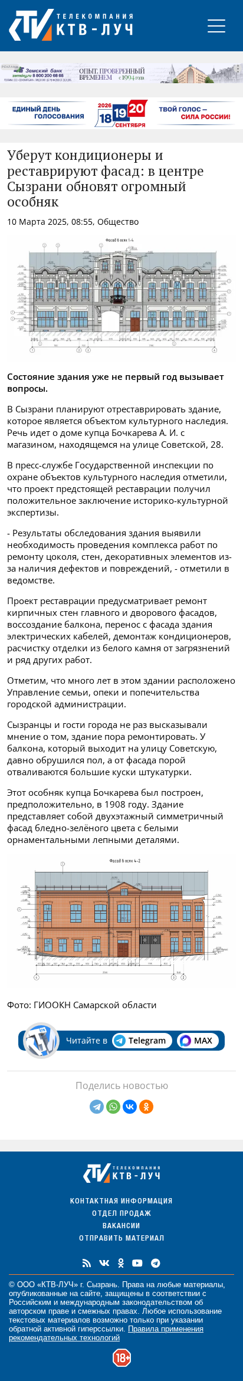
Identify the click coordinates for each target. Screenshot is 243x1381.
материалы (203, 1284)
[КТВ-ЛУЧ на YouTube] (137, 1263)
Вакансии (121, 1227)
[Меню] (216, 25)
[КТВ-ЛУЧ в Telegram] (155, 1263)
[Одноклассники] (146, 1107)
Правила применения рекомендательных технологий (106, 1333)
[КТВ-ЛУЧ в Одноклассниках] (121, 1263)
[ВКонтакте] (130, 1107)
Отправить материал (122, 1239)
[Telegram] (97, 1107)
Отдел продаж (121, 1214)
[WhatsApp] (113, 1107)
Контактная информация (121, 1202)
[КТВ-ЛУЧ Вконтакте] (104, 1263)
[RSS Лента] (87, 1263)
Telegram (147, 1040)
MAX (203, 1040)
